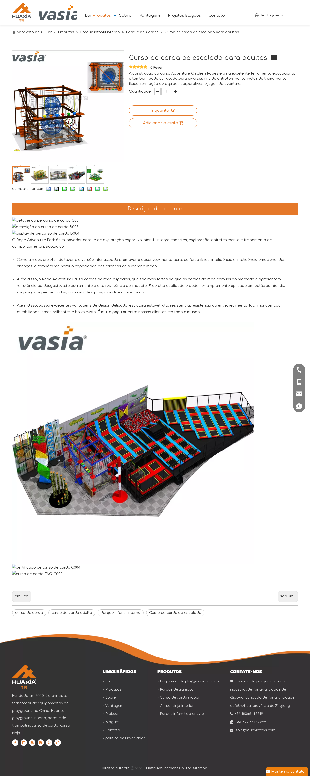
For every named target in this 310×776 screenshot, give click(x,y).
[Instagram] (41, 742)
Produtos (113, 689)
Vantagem (114, 706)
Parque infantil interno (120, 613)
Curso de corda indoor (180, 697)
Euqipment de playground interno (189, 681)
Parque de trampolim (178, 689)
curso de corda (29, 613)
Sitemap (200, 768)
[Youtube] (32, 742)
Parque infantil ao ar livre (182, 714)
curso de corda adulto (72, 613)
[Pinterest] (49, 742)
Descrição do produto (155, 209)
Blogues (112, 722)
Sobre (110, 697)
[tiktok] (57, 742)
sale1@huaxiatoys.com (255, 730)
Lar (108, 681)
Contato (112, 730)
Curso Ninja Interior (177, 706)
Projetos (112, 714)
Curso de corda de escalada (175, 613)
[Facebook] (15, 742)
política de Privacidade (125, 738)
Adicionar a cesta (160, 123)
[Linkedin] (24, 742)
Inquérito (160, 110)
